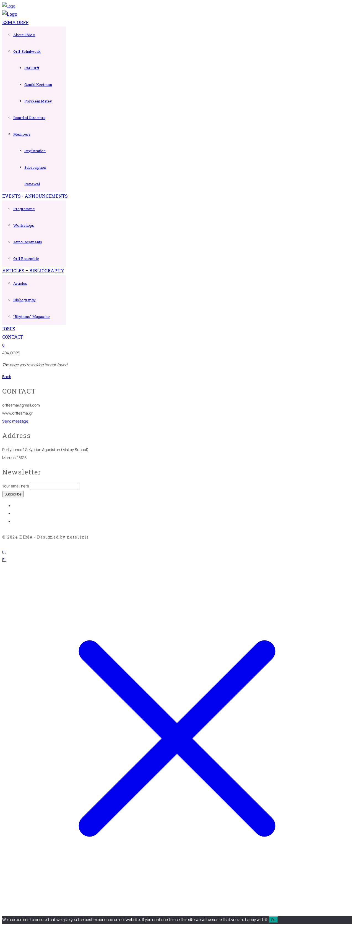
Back (6, 376)
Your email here (15, 486)
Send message (15, 421)
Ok (273, 919)
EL (4, 552)
